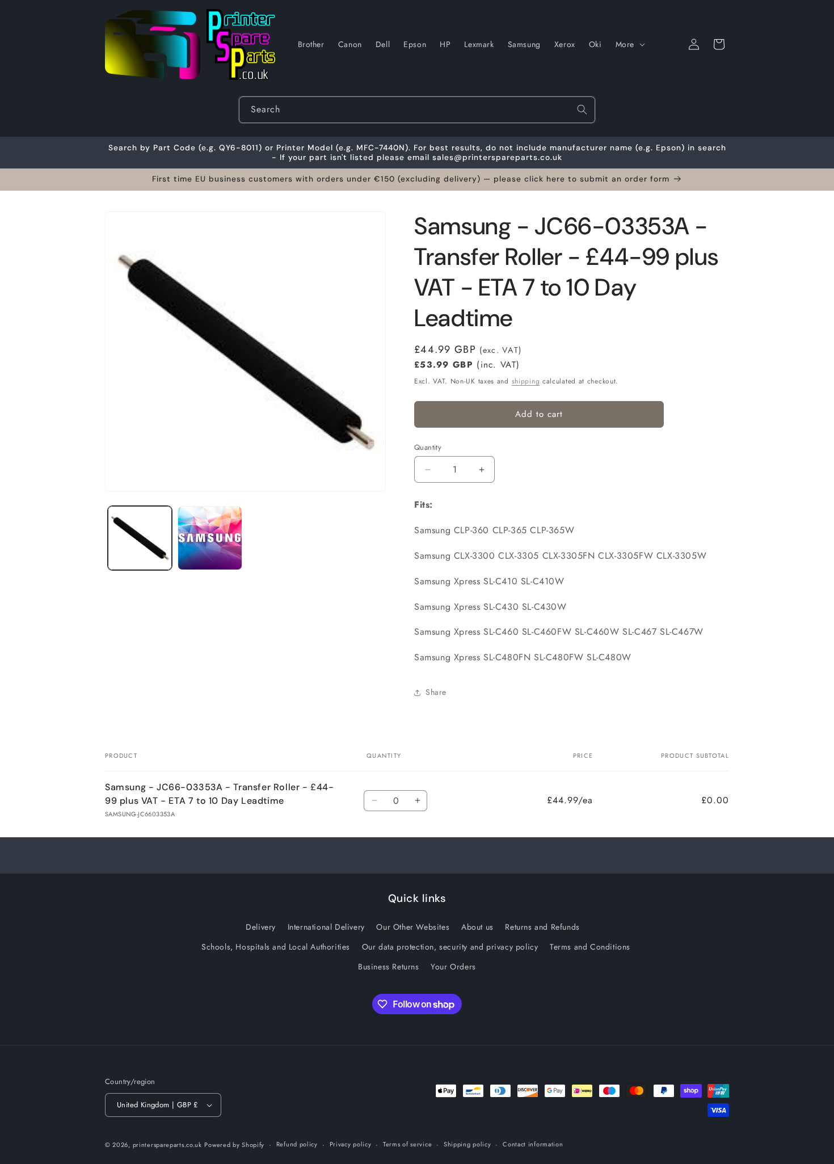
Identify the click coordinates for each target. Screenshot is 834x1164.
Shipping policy (467, 1144)
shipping (526, 381)
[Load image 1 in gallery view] (140, 538)
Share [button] (436, 692)
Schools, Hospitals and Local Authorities (275, 946)
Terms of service (407, 1144)
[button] (629, 44)
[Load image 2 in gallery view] (210, 538)
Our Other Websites (412, 927)
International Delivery (326, 927)
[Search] (582, 109)
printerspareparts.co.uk (167, 1144)
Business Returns (388, 966)
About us (477, 927)
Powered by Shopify (234, 1144)
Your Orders (453, 966)
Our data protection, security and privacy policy (450, 946)
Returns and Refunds (542, 927)
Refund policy (297, 1144)
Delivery (261, 927)
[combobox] (417, 110)
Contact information (533, 1144)
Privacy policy (351, 1144)
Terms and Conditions (590, 946)
